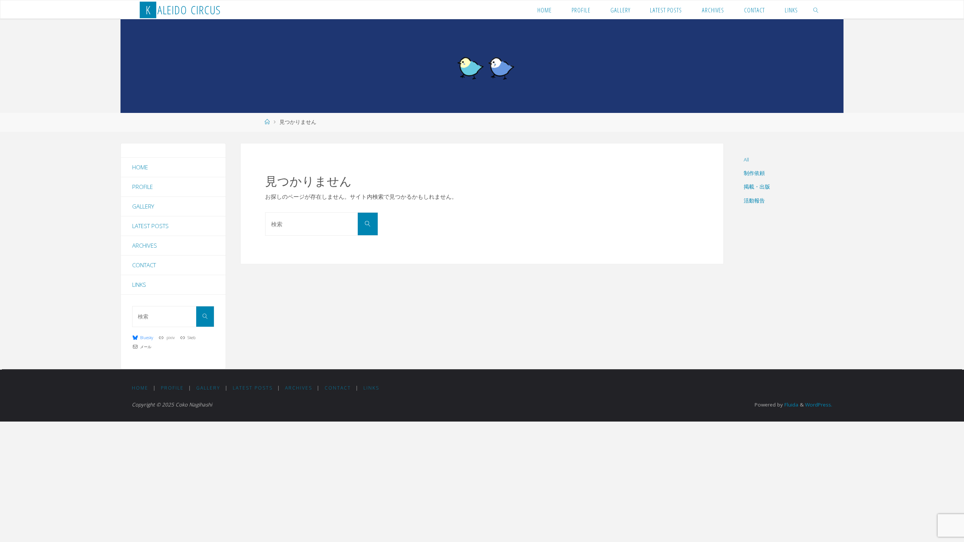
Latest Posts (150, 226)
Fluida (790, 404)
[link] (816, 9)
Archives (144, 245)
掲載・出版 (757, 186)
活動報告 (754, 200)
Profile (142, 186)
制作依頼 (754, 173)
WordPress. (818, 404)
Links (139, 284)
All (746, 159)
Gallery (143, 206)
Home (140, 167)
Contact (144, 265)
